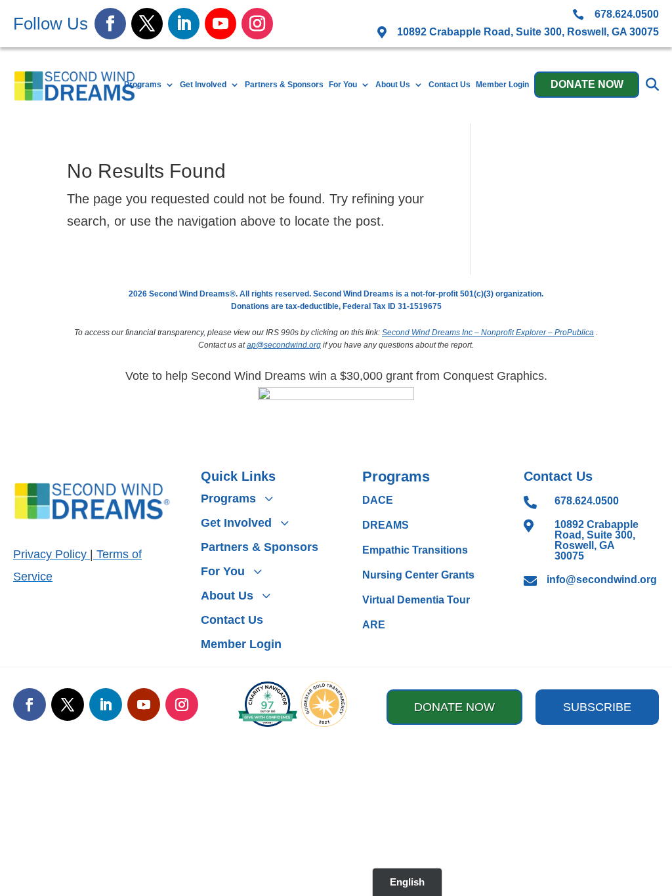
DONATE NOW (587, 84)
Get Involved (203, 84)
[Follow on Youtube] (220, 23)
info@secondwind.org (602, 579)
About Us (392, 84)
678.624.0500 (587, 500)
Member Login (502, 84)
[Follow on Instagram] (257, 23)
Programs (142, 84)
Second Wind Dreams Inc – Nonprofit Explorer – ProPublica (488, 332)
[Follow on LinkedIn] (184, 23)
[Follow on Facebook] (110, 23)
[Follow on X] (147, 23)
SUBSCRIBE (597, 707)
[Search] (652, 84)
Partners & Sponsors (284, 84)
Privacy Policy (50, 554)
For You (343, 84)
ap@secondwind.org (284, 345)
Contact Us (450, 84)
